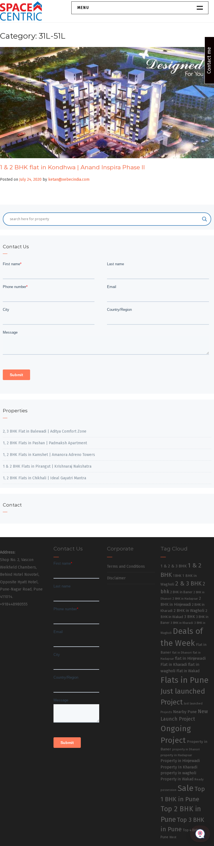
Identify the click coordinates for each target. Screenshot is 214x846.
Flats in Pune (184, 680)
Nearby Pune (185, 711)
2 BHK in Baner (181, 592)
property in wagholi (178, 772)
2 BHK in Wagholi (189, 610)
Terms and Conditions (126, 566)
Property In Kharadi (178, 767)
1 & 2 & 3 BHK (173, 566)
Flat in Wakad (188, 671)
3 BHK (189, 616)
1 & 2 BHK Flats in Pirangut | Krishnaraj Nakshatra (47, 466)
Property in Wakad (176, 779)
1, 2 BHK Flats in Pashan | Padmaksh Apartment (45, 443)
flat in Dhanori (182, 652)
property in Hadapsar (176, 755)
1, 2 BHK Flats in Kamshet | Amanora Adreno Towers (49, 454)
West (172, 837)
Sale (185, 788)
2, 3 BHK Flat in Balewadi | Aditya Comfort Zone (44, 431)
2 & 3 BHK (188, 583)
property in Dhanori (186, 749)
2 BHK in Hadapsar (185, 599)
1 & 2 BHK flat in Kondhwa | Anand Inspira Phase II (72, 167)
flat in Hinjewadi (190, 658)
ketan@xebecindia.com (68, 179)
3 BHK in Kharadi (182, 623)
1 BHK (177, 576)
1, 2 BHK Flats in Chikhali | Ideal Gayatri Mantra (44, 478)
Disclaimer (116, 578)
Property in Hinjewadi (180, 760)
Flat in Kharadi (173, 664)
